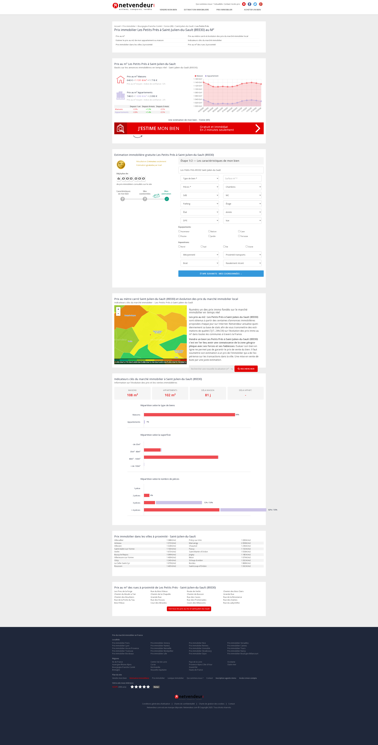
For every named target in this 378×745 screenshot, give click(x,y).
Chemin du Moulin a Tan (125, 594)
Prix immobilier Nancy (236, 651)
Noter (156, 687)
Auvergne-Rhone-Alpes (121, 664)
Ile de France (117, 662)
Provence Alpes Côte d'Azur (200, 664)
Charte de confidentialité (185, 704)
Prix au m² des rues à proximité (202, 44)
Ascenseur (184, 231)
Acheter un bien (252, 9)
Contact (227, 4)
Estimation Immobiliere (196, 9)
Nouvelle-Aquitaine (159, 670)
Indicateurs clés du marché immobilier (205, 40)
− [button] (118, 313)
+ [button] (118, 309)
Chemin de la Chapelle (161, 594)
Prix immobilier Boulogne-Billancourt (242, 653)
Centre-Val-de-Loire (159, 662)
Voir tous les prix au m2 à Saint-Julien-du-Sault (189, 608)
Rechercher (247, 368)
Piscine (183, 236)
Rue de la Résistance (232, 597)
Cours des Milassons (196, 602)
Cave (242, 231)
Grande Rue (228, 594)
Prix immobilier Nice (197, 643)
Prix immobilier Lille (159, 653)
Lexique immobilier (176, 678)
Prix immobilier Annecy (160, 643)
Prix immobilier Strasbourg (200, 651)
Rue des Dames (230, 600)
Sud (204, 246)
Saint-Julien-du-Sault (184, 26)
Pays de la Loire (195, 662)
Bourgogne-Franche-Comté (150, 26)
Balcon (213, 231)
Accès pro (235, 4)
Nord (182, 246)
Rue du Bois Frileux (159, 591)
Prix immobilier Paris (120, 643)
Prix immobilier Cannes (237, 645)
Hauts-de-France (196, 670)
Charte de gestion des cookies (213, 704)
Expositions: (183, 242)
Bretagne (116, 670)
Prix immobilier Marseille (161, 648)
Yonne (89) (168, 26)
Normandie (155, 667)
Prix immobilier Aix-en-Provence (125, 648)
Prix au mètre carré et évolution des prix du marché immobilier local (218, 36)
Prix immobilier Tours (236, 648)
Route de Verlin (194, 591)
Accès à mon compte (248, 678)
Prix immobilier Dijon (198, 653)
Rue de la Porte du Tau (124, 600)
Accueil (117, 26)
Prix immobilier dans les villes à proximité (134, 44)
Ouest (250, 246)
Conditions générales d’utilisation (157, 704)
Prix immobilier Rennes (198, 645)
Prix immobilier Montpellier (162, 651)
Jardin (213, 236)
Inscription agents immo (226, 678)
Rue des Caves (193, 597)
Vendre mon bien (168, 9)
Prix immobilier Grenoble (199, 648)
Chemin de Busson (195, 594)
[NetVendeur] (133, 5)
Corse (153, 664)
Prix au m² (120, 36)
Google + (261, 4)
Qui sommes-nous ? (205, 4)
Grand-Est (193, 667)
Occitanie (231, 662)
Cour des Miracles (159, 602)
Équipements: (184, 227)
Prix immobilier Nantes (160, 645)
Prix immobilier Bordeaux (123, 653)
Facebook (249, 4)
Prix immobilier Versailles (238, 643)
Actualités (218, 4)
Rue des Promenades (196, 600)
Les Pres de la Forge (123, 591)
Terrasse (244, 236)
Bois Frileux (119, 602)
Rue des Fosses (158, 600)
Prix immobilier (224, 9)
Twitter (255, 4)
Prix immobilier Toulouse (122, 651)
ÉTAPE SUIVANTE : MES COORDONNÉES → (221, 273)
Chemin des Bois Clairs (233, 591)
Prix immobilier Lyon (120, 645)
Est (226, 246)
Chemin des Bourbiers (124, 597)
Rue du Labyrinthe (231, 602)
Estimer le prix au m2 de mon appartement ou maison (140, 40)
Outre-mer (231, 664)
